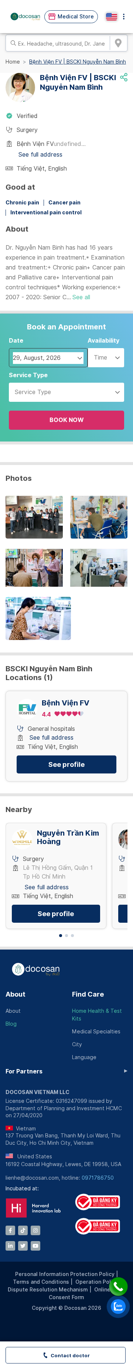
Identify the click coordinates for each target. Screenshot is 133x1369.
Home (13, 62)
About (15, 994)
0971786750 (98, 1178)
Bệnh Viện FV (65, 703)
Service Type (28, 375)
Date (16, 340)
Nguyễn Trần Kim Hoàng (68, 837)
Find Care (88, 994)
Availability (103, 340)
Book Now (67, 420)
